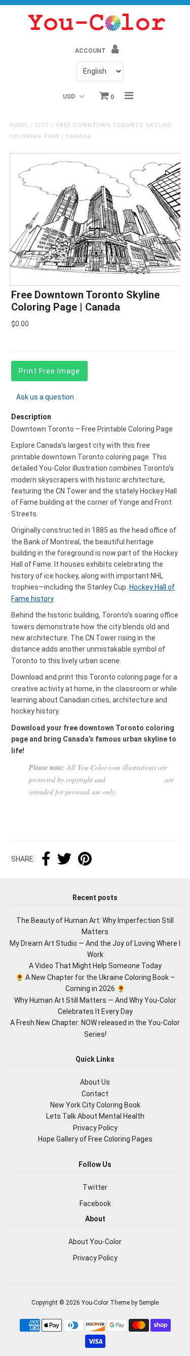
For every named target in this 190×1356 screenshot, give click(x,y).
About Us (95, 1082)
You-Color (95, 1302)
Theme (120, 1302)
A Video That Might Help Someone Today (95, 966)
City (42, 125)
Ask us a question (45, 397)
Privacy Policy (95, 1128)
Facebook (95, 1203)
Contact (95, 1094)
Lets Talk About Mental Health (95, 1116)
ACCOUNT (91, 50)
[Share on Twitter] (64, 860)
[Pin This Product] (85, 860)
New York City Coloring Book (95, 1105)
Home (19, 125)
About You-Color (95, 1242)
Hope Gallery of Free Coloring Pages (95, 1139)
